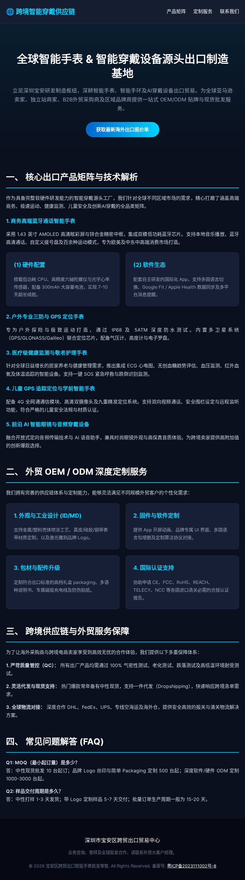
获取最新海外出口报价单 (122, 129)
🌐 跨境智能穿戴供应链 (40, 11)
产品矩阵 (176, 11)
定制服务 (202, 11)
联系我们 (229, 11)
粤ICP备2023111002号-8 (191, 865)
